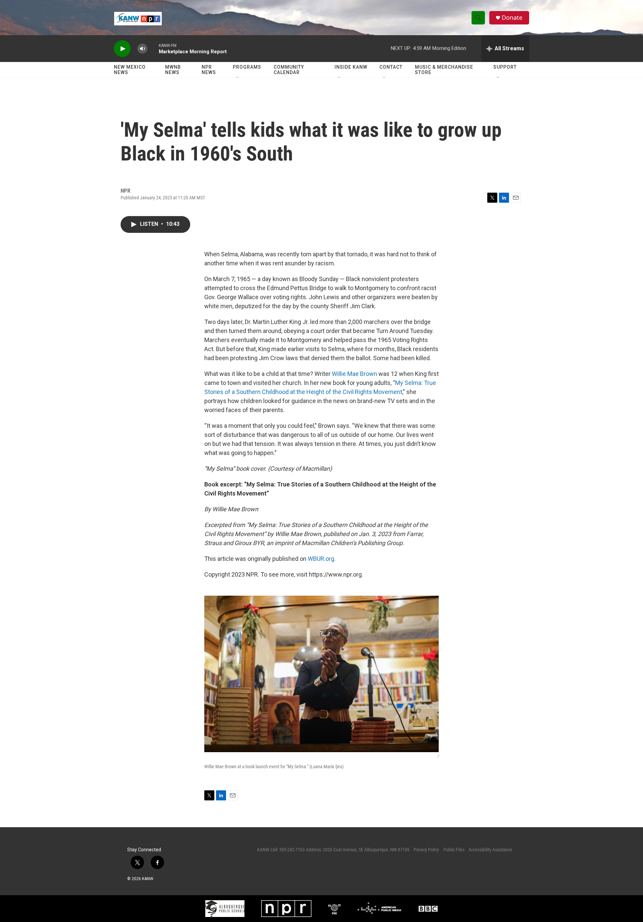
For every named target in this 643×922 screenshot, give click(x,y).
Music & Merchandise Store (444, 69)
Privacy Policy (426, 849)
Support (505, 67)
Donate (512, 17)
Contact (391, 67)
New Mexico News (130, 69)
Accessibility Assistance (490, 849)
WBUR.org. (322, 558)
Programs (247, 67)
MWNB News (173, 69)
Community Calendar (289, 69)
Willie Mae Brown (354, 373)
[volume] (142, 48)
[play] (122, 49)
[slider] (153, 48)
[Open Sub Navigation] (237, 77)
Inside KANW (351, 67)
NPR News (209, 69)
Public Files (454, 849)
